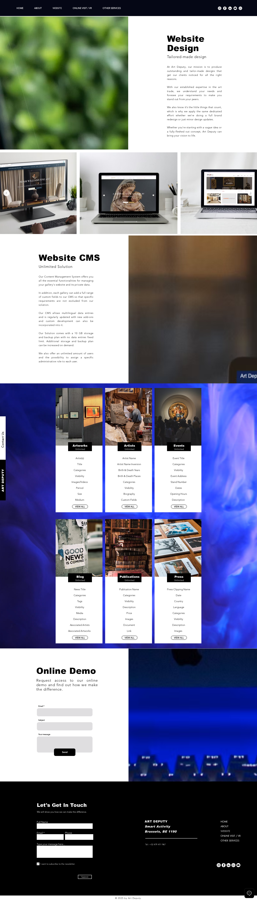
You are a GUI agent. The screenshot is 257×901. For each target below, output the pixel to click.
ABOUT (224, 826)
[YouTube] (235, 8)
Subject (41, 720)
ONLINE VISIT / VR (231, 835)
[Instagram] (219, 8)
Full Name (42, 822)
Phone (68, 833)
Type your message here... (51, 844)
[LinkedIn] (230, 8)
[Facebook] (225, 8)
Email (40, 706)
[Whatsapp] (240, 8)
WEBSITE (225, 831)
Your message (44, 734)
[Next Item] (251, 193)
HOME (224, 821)
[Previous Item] (6, 193)
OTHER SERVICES (230, 840)
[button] (80, 506)
